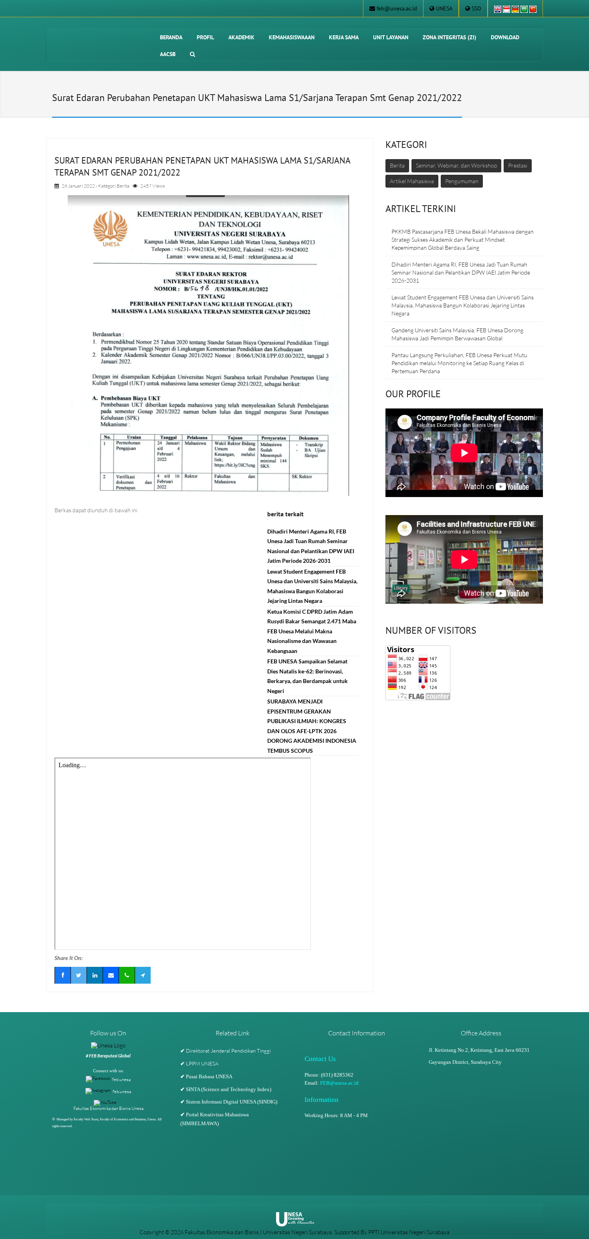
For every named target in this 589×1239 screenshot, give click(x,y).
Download (505, 37)
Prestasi (517, 165)
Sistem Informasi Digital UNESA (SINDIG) (231, 1102)
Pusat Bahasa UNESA (209, 1076)
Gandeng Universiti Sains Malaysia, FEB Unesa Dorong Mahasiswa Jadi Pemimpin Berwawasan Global (457, 334)
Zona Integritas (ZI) (449, 37)
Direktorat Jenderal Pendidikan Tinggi (228, 1050)
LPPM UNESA (202, 1063)
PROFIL (205, 37)
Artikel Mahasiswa (412, 181)
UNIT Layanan (390, 37)
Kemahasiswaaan (292, 37)
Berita (123, 186)
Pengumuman (461, 181)
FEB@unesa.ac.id (339, 1083)
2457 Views (152, 186)
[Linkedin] (95, 975)
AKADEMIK (241, 37)
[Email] (111, 975)
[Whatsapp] (127, 975)
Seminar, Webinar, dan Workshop (456, 165)
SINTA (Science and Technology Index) (228, 1089)
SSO (476, 8)
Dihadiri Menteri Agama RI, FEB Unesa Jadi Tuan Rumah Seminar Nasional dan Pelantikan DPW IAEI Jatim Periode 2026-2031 (460, 272)
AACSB (167, 54)
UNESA (444, 8)
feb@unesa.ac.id (397, 8)
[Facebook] (62, 975)
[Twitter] (79, 975)
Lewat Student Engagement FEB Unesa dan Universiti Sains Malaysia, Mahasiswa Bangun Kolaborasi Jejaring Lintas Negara (462, 305)
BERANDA (171, 37)
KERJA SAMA (344, 37)
